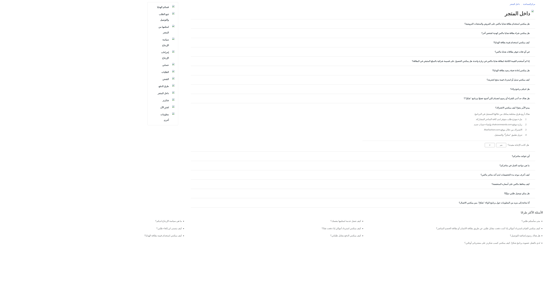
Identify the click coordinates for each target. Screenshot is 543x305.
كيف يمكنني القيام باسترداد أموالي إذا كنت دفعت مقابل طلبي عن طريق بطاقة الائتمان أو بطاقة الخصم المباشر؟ (488, 228)
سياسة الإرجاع (165, 42)
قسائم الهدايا (163, 7)
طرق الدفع (164, 86)
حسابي (165, 65)
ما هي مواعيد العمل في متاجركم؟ (515, 166)
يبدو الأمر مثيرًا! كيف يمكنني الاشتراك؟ (512, 108)
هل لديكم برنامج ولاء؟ (520, 89)
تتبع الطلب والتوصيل (164, 17)
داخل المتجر (515, 4)
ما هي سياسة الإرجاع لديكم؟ (168, 221)
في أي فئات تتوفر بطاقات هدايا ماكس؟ (512, 52)
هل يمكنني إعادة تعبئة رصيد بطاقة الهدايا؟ (511, 70)
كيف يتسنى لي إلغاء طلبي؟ (169, 228)
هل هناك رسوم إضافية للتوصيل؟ (525, 236)
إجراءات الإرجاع (165, 55)
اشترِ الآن (164, 107)
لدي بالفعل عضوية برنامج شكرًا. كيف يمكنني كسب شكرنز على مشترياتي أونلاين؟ (502, 243)
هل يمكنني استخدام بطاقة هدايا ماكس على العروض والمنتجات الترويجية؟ (497, 24)
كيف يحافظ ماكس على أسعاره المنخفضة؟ (511, 184)
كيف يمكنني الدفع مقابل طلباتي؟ (345, 236)
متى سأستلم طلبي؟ (531, 221)
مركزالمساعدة (529, 4)
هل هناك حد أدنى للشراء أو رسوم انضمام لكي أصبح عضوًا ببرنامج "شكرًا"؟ (497, 98)
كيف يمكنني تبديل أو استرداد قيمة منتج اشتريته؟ (508, 80)
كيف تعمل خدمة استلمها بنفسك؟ (345, 221)
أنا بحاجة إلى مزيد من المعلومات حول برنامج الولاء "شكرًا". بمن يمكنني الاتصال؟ (494, 203)
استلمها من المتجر (164, 30)
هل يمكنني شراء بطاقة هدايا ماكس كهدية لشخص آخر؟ (505, 33)
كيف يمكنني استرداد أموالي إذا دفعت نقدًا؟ (341, 228)
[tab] (363, 24)
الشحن (165, 79)
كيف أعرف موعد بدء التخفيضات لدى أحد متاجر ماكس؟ (505, 175)
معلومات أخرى (164, 117)
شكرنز (166, 100)
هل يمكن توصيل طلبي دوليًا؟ (517, 193)
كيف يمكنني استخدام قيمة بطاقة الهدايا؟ (512, 43)
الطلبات (165, 72)
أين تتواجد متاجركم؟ (521, 156)
